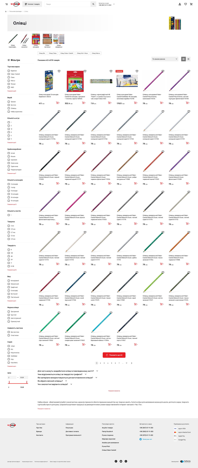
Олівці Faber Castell (109, 450)
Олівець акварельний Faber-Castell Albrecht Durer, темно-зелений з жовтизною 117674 (179, 298)
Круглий (13, 315)
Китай (13, 153)
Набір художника (16, 112)
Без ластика (15, 332)
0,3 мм (13, 239)
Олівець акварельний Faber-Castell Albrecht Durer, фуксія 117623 (75, 217)
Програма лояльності (73, 435)
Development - (175, 461)
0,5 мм (13, 229)
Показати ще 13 (11, 204)
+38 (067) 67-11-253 (105, 5)
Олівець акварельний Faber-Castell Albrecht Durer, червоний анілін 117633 (100, 217)
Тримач (13, 102)
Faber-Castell (15, 74)
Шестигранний (16, 318)
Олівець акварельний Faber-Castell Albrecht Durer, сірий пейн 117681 (126, 298)
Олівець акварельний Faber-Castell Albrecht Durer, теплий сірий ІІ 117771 (101, 258)
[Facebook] (116, 461)
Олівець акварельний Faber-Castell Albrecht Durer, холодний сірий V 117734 (48, 137)
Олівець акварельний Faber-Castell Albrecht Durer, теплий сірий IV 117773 (49, 258)
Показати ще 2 (11, 301)
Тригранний (15, 311)
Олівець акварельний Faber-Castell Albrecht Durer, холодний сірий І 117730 (152, 137)
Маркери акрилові (108, 439)
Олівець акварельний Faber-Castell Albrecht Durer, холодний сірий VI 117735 (74, 137)
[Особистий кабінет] (179, 4)
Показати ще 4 (11, 366)
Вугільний (14, 294)
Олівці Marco (96, 53)
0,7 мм (13, 232)
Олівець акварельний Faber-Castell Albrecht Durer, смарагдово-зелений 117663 (75, 338)
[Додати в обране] (59, 71)
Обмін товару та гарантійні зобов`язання (60, 461)
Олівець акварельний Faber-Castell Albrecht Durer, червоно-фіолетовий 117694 (100, 177)
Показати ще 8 (11, 91)
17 (126, 363)
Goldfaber (14, 356)
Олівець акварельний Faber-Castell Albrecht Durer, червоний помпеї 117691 (152, 177)
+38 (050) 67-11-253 (146, 431)
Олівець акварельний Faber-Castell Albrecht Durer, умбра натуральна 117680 (126, 177)
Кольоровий (15, 281)
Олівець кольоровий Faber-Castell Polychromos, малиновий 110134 (152, 96)
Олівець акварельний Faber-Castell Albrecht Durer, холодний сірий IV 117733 (126, 137)
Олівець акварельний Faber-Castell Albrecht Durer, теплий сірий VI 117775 (153, 217)
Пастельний (15, 297)
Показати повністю (114, 391)
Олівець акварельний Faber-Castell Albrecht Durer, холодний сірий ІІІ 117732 (100, 137)
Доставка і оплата (72, 431)
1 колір (13, 187)
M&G (12, 87)
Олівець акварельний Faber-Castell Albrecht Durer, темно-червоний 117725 (49, 298)
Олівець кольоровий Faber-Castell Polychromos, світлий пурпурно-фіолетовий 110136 (179, 96)
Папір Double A (107, 431)
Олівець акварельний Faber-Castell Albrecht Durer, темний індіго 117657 (127, 338)
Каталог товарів (34, 4)
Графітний (14, 287)
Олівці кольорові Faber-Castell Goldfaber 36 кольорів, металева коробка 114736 (127, 96)
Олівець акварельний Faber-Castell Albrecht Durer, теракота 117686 (178, 258)
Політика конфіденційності (41, 461)
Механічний (15, 284)
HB (12, 253)
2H (12, 260)
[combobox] (164, 59)
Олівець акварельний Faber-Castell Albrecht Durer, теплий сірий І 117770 (75, 258)
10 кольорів (14, 201)
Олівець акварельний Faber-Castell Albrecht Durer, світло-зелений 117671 (153, 298)
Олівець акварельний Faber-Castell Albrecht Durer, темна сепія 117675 (100, 298)
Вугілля (13, 105)
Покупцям (69, 428)
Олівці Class (52, 53)
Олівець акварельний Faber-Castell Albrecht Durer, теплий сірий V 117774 (127, 217)
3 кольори (14, 191)
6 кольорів (14, 184)
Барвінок (14, 71)
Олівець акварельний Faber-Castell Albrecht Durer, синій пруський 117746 (74, 298)
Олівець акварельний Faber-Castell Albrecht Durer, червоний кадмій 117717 (74, 177)
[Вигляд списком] (188, 59)
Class (12, 77)
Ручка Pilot (106, 446)
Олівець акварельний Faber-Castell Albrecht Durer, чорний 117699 (49, 177)
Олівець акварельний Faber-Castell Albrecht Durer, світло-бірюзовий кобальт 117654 (101, 338)
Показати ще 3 (11, 173)
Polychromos (15, 353)
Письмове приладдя (15, 11)
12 (11, 129)
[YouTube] (121, 461)
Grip (12, 359)
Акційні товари (107, 428)
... (122, 363)
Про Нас (39, 428)
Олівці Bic (42, 53)
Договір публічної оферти (13, 461)
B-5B (12, 266)
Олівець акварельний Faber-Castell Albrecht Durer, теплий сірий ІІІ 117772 (179, 217)
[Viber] (126, 461)
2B (12, 256)
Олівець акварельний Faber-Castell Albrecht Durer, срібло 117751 (127, 258)
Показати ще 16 (11, 270)
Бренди (39, 431)
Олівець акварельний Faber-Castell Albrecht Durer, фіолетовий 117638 (178, 177)
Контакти (39, 435)
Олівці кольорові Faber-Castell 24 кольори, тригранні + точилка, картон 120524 (75, 96)
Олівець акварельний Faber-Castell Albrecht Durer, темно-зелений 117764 (153, 258)
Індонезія (14, 160)
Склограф (14, 290)
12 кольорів (14, 194)
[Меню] (6, 4)
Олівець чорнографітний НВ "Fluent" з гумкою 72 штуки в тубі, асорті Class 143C (100, 96)
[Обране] (185, 4)
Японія (13, 156)
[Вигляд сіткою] (183, 59)
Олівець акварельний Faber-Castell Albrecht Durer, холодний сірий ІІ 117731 (178, 137)
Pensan (13, 84)
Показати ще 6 (11, 142)
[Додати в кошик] (57, 102)
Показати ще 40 (115, 355)
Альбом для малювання (110, 442)
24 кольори (14, 197)
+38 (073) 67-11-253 (146, 435)
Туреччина (14, 166)
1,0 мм (13, 236)
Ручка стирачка (107, 435)
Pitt (12, 349)
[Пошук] (93, 4)
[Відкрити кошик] (191, 4)
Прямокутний (15, 321)
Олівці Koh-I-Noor (82, 53)
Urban (13, 346)
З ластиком (15, 335)
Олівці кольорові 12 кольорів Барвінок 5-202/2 (48, 95)
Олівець (13, 108)
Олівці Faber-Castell (66, 53)
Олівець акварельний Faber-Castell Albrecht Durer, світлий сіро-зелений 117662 (49, 338)
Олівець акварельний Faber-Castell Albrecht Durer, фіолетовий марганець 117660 (48, 218)
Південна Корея (16, 170)
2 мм (12, 226)
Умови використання (27, 461)
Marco (13, 81)
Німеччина (14, 163)
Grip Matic (14, 363)
